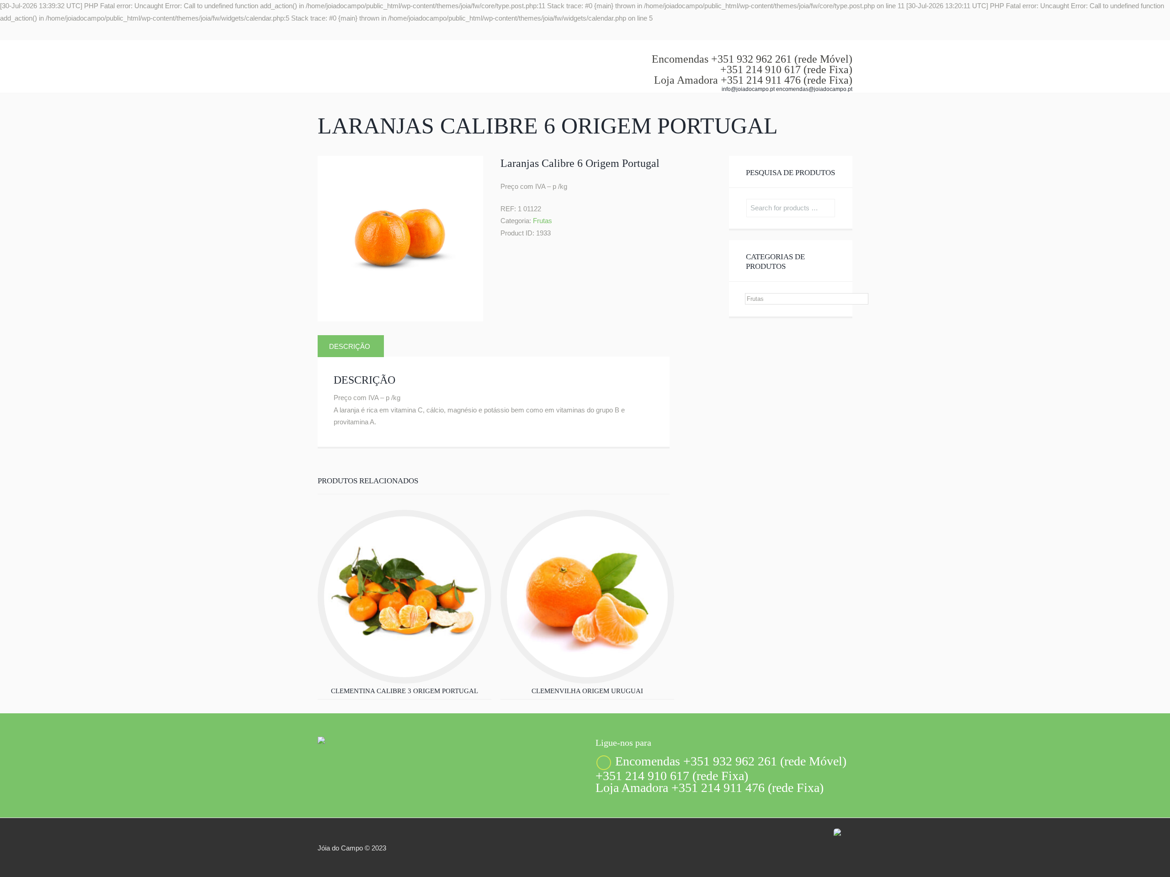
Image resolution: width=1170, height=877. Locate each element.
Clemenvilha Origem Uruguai (587, 691)
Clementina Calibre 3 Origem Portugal (404, 691)
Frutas (542, 221)
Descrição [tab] (349, 346)
